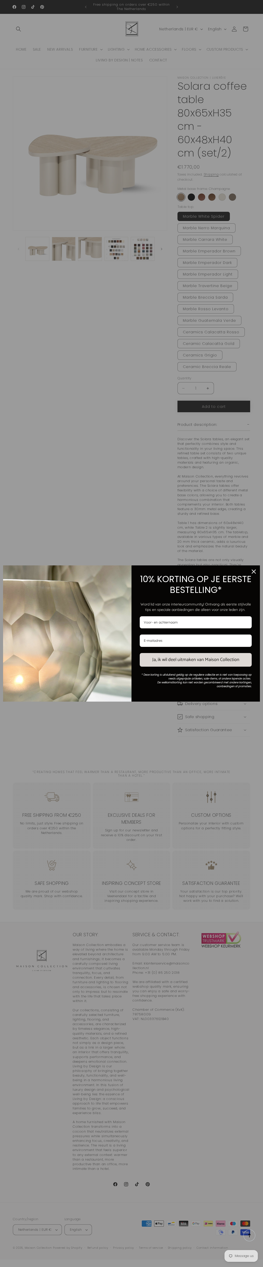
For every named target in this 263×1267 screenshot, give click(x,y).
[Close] (254, 571)
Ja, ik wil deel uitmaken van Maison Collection (195, 660)
